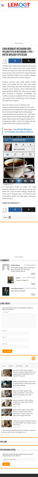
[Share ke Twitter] (28, 61)
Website (4, 344)
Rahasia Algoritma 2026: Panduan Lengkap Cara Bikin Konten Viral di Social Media (23, 402)
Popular (11, 366)
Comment (5, 312)
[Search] (33, 358)
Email (4, 337)
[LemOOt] (19, 4)
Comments (19, 366)
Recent (4, 366)
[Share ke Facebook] (15, 61)
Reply (33, 273)
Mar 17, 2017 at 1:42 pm (29, 288)
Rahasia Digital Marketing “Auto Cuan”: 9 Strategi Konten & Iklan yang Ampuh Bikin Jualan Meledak (24, 383)
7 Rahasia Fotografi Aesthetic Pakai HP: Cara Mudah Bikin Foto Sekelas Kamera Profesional (24, 423)
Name (4, 330)
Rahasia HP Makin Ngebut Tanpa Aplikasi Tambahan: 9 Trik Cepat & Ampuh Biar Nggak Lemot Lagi (23, 392)
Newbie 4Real (15, 265)
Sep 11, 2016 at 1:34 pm (29, 277)
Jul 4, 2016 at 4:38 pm (30, 265)
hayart (18, 278)
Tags (26, 366)
